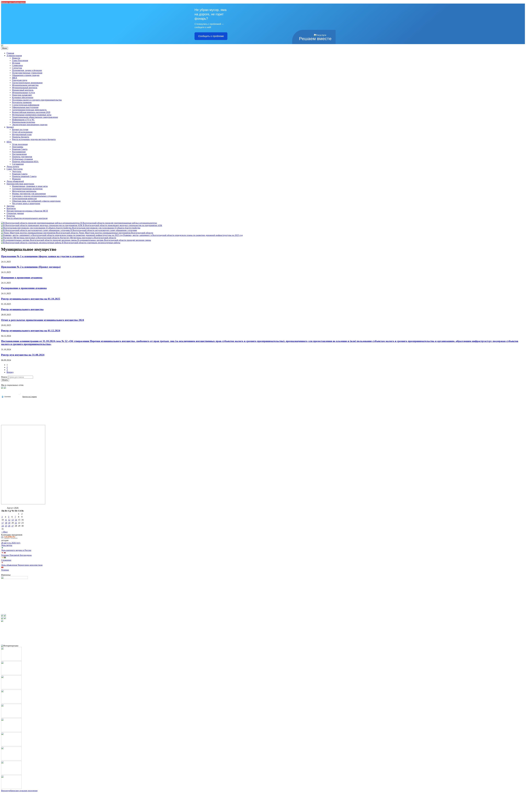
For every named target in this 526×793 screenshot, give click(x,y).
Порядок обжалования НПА (25, 161)
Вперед (10, 372)
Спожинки (6, 560)
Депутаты (16, 171)
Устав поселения (20, 144)
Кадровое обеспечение (22, 97)
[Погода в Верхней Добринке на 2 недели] (29, 397)
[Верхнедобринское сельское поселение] (2, 45)
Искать (5, 380)
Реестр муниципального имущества (22, 309)
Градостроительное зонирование (27, 82)
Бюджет (10, 127)
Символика (17, 65)
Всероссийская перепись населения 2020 (31, 112)
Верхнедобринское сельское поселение (19, 790)
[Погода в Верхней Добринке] (19, 394)
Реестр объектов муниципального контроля (27, 218)
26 (9, 526)
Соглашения (18, 164)
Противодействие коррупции (20, 184)
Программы (17, 147)
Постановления (19, 154)
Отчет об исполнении (22, 132)
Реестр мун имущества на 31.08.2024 (22, 354)
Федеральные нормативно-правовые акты (31, 115)
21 (16, 523)
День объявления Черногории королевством (21, 565)
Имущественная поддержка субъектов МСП (27, 211)
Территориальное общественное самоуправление (35, 117)
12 (9, 520)
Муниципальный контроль (24, 87)
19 (9, 523)
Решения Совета (19, 149)
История (16, 63)
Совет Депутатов (15, 169)
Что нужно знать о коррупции (26, 203)
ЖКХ (14, 78)
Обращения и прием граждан (25, 75)
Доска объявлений (15, 181)
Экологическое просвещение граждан (29, 124)
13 (13, 520)
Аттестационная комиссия (24, 198)
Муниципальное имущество (25, 85)
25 (6, 526)
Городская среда (19, 80)
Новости (16, 58)
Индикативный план (22, 134)
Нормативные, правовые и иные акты (30, 186)
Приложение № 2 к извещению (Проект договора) (31, 266)
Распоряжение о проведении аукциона (24, 288)
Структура (17, 68)
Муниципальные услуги (23, 92)
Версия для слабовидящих (13, 2)
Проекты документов (22, 156)
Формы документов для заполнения (29, 193)
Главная (10, 53)
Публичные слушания (22, 159)
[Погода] (6, 396)
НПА (9, 142)
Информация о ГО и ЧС (23, 119)
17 (3, 523)
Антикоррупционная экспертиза (27, 188)
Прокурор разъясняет (22, 95)
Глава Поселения (20, 60)
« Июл (5, 532)
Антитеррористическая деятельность (29, 110)
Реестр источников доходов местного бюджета (34, 139)
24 (3, 526)
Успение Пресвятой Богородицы (16, 555)
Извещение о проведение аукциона (21, 277)
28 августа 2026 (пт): (10, 543)
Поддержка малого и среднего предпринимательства (37, 100)
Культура (11, 216)
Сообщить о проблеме (211, 36)
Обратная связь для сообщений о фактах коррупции (36, 201)
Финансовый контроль (22, 90)
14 (16, 520)
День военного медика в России (16, 550)
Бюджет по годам (20, 129)
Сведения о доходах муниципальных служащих (34, 196)
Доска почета (13, 166)
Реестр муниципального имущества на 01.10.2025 (30, 298)
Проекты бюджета (20, 137)
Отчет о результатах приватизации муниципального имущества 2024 (42, 320)
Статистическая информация (25, 105)
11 (6, 520)
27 (13, 526)
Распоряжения (18, 152)
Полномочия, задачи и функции (27, 70)
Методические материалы (24, 191)
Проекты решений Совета (24, 176)
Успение (5, 570)
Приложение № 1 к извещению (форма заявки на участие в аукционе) (42, 256)
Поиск (4, 377)
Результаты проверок (22, 102)
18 (6, 523)
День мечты (6, 545)
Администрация (14, 55)
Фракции (16, 179)
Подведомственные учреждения (27, 73)
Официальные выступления (25, 107)
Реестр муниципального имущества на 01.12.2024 (30, 330)
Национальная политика (23, 122)
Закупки (10, 206)
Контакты (11, 208)
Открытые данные (15, 213)
